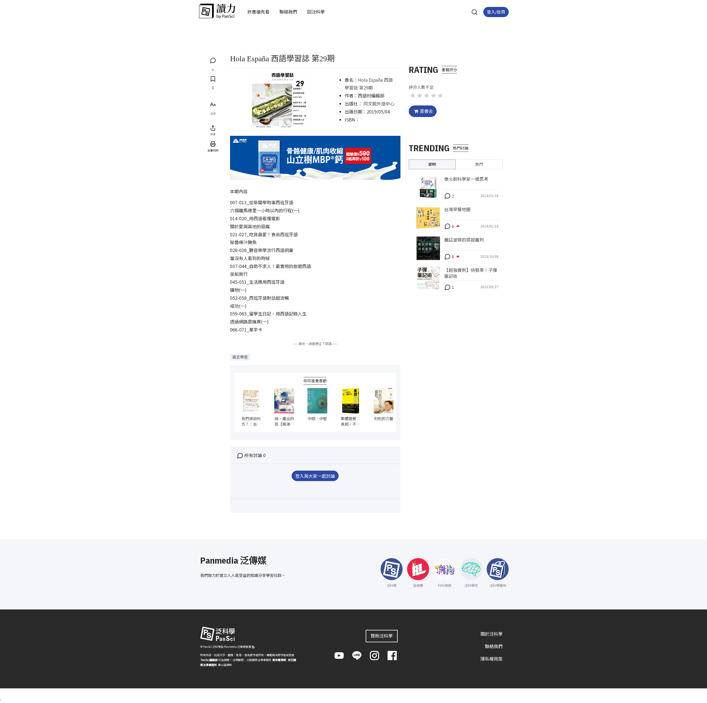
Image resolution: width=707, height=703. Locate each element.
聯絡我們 (288, 11)
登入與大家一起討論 (315, 476)
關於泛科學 (492, 633)
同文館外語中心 (378, 103)
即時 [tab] (432, 164)
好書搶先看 (258, 11)
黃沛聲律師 (279, 660)
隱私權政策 (492, 658)
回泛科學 (316, 11)
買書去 (426, 111)
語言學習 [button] (240, 357)
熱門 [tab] (479, 164)
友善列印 (212, 150)
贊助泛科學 (382, 635)
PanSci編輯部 (209, 660)
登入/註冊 (496, 12)
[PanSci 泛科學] (217, 11)
